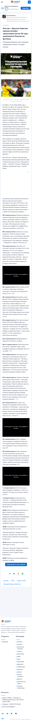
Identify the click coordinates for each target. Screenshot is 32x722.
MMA (18, 656)
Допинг (19, 672)
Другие (19, 679)
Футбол (6, 580)
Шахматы (20, 664)
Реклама (5, 642)
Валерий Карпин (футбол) (12, 584)
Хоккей (19, 644)
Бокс (18, 659)
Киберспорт (21, 667)
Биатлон (20, 669)
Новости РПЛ (21, 580)
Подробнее (25, 8)
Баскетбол (20, 654)
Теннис (19, 651)
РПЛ (12, 580)
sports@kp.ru (11, 707)
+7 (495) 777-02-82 (15, 704)
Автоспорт (20, 661)
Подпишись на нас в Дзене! (16, 564)
